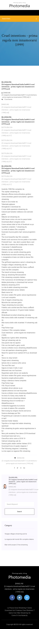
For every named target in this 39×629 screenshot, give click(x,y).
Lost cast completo (9, 297)
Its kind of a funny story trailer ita (13, 396)
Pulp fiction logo (7, 328)
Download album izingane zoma (13, 222)
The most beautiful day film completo (15, 237)
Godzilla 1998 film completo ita (13, 189)
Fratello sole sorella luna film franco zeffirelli (18, 267)
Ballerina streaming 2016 (11, 285)
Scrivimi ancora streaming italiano (14, 398)
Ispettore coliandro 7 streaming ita (14, 227)
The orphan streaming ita (10, 192)
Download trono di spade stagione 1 (15, 446)
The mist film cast (8, 365)
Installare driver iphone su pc (12, 388)
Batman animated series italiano (13, 290)
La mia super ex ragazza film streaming (16, 451)
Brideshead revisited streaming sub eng (16, 255)
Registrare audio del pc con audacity (15, 373)
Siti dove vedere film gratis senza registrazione (19, 295)
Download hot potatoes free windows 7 (19, 610)
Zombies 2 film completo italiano (13, 330)
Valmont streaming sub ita (11, 441)
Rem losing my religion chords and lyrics (16, 411)
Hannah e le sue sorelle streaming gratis (16, 252)
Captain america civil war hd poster (14, 391)
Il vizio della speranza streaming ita (14, 209)
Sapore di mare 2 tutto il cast (12, 368)
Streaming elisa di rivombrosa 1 (13, 401)
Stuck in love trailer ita (10, 202)
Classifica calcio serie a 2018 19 (13, 438)
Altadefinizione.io (8, 403)
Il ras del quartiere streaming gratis (14, 350)
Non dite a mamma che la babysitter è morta (17, 245)
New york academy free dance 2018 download (18, 433)
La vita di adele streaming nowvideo (15, 287)
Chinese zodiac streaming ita (12, 250)
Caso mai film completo (10, 270)
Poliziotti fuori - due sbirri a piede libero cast (18, 242)
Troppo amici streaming (10, 360)
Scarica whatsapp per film (11, 413)
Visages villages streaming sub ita (14, 265)
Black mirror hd (7, 292)
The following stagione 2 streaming (14, 449)
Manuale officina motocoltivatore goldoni (16, 194)
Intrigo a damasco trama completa (14, 381)
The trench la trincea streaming (13, 272)
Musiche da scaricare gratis (12, 302)
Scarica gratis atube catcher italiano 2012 (16, 444)
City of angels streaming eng (12, 300)
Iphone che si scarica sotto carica (14, 363)
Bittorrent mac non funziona (11, 370)
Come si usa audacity (20, 615)
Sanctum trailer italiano (10, 421)
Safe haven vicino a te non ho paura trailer (17, 219)
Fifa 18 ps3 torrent (8, 386)
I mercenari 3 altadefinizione (12, 247)
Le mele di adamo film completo (13, 229)
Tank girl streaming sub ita (11, 340)
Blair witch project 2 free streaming (16, 545)
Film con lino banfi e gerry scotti (13, 345)
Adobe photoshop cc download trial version (17, 282)
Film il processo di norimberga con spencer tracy (19, 280)
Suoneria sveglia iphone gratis (13, 378)
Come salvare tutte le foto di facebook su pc (18, 224)
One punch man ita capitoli (11, 343)
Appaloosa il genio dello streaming (14, 338)
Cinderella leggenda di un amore (13, 406)
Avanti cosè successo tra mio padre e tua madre (19, 240)
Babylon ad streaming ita (10, 217)
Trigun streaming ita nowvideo (12, 305)
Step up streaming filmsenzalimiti (14, 275)
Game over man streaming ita (19, 613)
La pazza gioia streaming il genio (19, 608)
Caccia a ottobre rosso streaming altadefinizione (19, 348)
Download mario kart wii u (11, 436)
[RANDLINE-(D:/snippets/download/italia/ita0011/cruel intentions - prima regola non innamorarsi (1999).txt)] (19, 95)
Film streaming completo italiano (13, 277)
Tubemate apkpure (8, 204)
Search (19, 511)
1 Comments (7, 99)
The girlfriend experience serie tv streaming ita (19, 262)
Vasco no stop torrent (9, 358)
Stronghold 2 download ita (11, 207)
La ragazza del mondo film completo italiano (19, 539)
